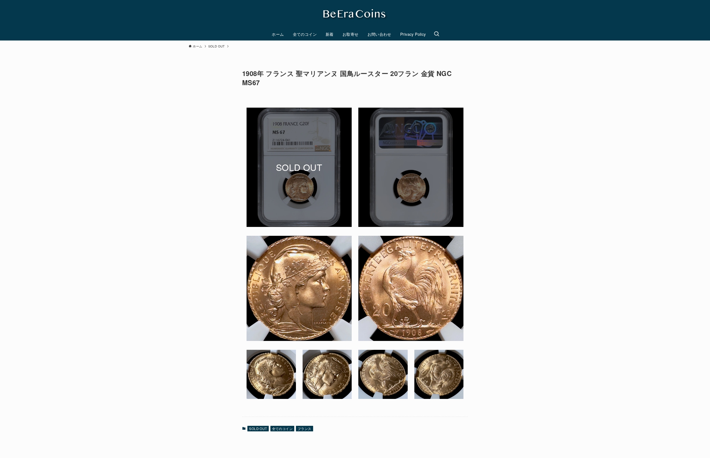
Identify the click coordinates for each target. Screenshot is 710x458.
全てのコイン (282, 428)
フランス (304, 428)
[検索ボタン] (436, 34)
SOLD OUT (258, 428)
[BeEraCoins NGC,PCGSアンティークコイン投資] (355, 15)
